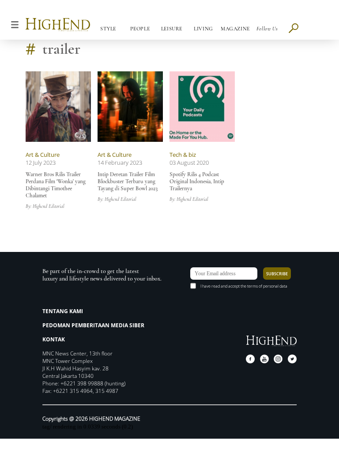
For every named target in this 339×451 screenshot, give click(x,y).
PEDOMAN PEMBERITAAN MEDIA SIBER (93, 325)
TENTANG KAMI (62, 311)
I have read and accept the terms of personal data (243, 286)
